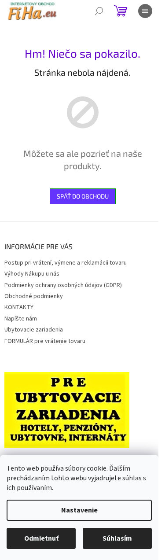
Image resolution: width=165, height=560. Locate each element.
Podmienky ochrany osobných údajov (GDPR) (63, 285)
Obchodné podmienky (33, 296)
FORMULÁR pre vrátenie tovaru (44, 341)
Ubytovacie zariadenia (33, 329)
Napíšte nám (20, 318)
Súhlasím (117, 538)
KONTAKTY (18, 307)
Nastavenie (79, 510)
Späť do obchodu (83, 196)
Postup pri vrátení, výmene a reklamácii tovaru (65, 262)
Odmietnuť (41, 538)
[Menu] (145, 11)
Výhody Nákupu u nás (31, 273)
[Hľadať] (99, 11)
